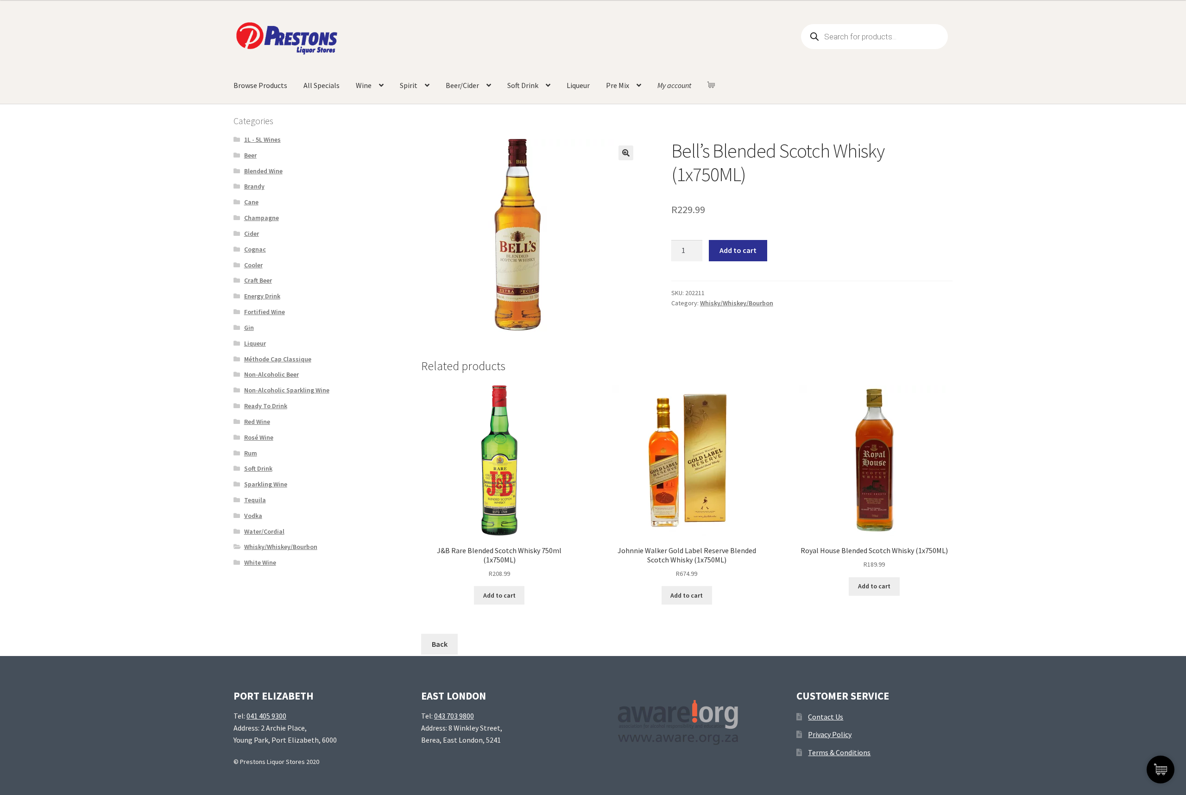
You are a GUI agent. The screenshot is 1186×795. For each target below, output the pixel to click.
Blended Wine (263, 171)
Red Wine (257, 421)
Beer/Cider (462, 85)
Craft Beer (258, 280)
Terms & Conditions (839, 752)
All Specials (321, 85)
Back (440, 644)
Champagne (261, 218)
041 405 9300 (266, 715)
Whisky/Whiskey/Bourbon (736, 303)
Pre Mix (617, 85)
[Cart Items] (713, 85)
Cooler (253, 265)
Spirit (408, 85)
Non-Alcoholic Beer (271, 374)
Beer (250, 155)
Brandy (254, 186)
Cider (251, 233)
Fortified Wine (264, 312)
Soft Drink (522, 85)
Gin (249, 327)
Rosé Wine (258, 437)
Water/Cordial (264, 531)
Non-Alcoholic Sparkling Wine (286, 390)
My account (674, 85)
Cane (251, 202)
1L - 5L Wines (262, 139)
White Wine (260, 562)
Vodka (253, 515)
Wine (364, 85)
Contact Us (825, 716)
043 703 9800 (454, 715)
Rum (250, 453)
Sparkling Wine (265, 484)
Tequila (255, 500)
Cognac (255, 249)
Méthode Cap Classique (277, 359)
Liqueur (578, 85)
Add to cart (738, 250)
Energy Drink (262, 296)
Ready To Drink (265, 406)
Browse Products (260, 85)
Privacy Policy (830, 734)
